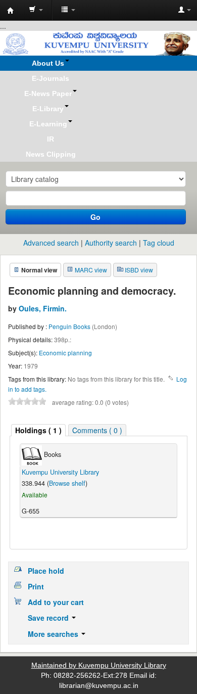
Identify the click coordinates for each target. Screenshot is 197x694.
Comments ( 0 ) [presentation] (97, 430)
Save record (49, 618)
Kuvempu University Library (60, 472)
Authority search (111, 243)
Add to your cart (56, 602)
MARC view (91, 269)
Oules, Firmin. (43, 308)
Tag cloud (158, 243)
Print (36, 586)
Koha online (10, 10)
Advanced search (51, 243)
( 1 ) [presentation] (38, 430)
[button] (36, 10)
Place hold (46, 571)
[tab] (38, 430)
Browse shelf (67, 483)
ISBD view (139, 269)
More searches (54, 634)
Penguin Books (70, 326)
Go (95, 217)
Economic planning (65, 352)
